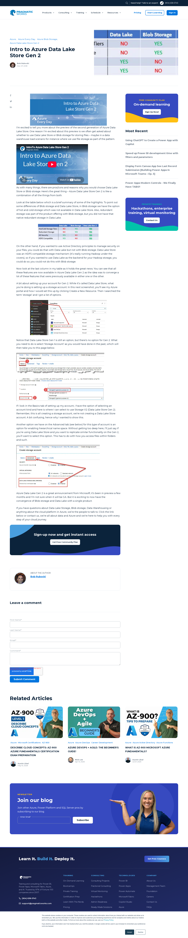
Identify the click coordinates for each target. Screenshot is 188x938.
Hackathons (96, 897)
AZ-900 (45, 742)
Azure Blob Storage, (47, 39)
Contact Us (152, 220)
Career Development (102, 742)
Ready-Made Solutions (101, 907)
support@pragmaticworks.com (37, 903)
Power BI (123, 881)
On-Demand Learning (73, 881)
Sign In (172, 12)
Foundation (152, 891)
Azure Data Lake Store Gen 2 (24, 43)
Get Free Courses (157, 859)
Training (80, 12)
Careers (150, 897)
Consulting (63, 12)
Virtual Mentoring (99, 891)
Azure (13, 742)
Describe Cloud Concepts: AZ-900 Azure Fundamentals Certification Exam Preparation (34, 751)
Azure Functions (164, 742)
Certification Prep (71, 897)
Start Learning (154, 12)
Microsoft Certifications (29, 742)
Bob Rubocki (23, 63)
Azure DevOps (82, 742)
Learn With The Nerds (73, 902)
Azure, (13, 39)
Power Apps (125, 886)
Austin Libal (23, 763)
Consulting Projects (100, 881)
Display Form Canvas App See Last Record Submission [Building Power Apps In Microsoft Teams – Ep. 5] (151, 170)
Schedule (96, 12)
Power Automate (127, 891)
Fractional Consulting (101, 886)
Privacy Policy (108, 920)
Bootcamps (68, 886)
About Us (151, 881)
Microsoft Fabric (126, 897)
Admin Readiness (99, 902)
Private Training (70, 891)
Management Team (156, 886)
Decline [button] (140, 932)
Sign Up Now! (152, 112)
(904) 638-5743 (171, 3)
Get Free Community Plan (65, 542)
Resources (112, 12)
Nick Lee (79, 760)
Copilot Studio (125, 902)
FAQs (149, 907)
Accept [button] (129, 932)
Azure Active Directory (144, 742)
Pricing (137, 12)
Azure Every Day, (26, 39)
